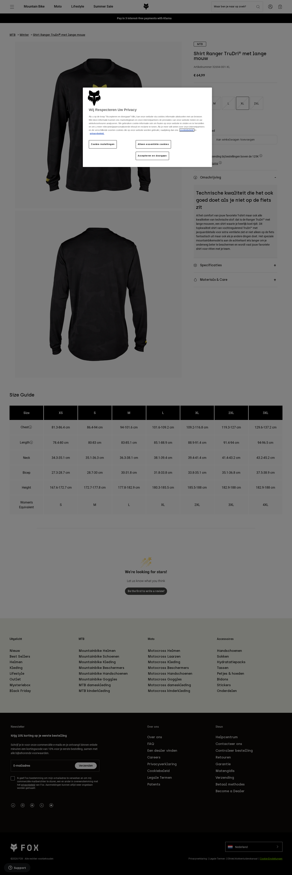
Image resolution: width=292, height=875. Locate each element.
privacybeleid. (97, 133)
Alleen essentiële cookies (153, 144)
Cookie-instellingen (103, 144)
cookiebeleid (187, 130)
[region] (147, 127)
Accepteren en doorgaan (152, 155)
